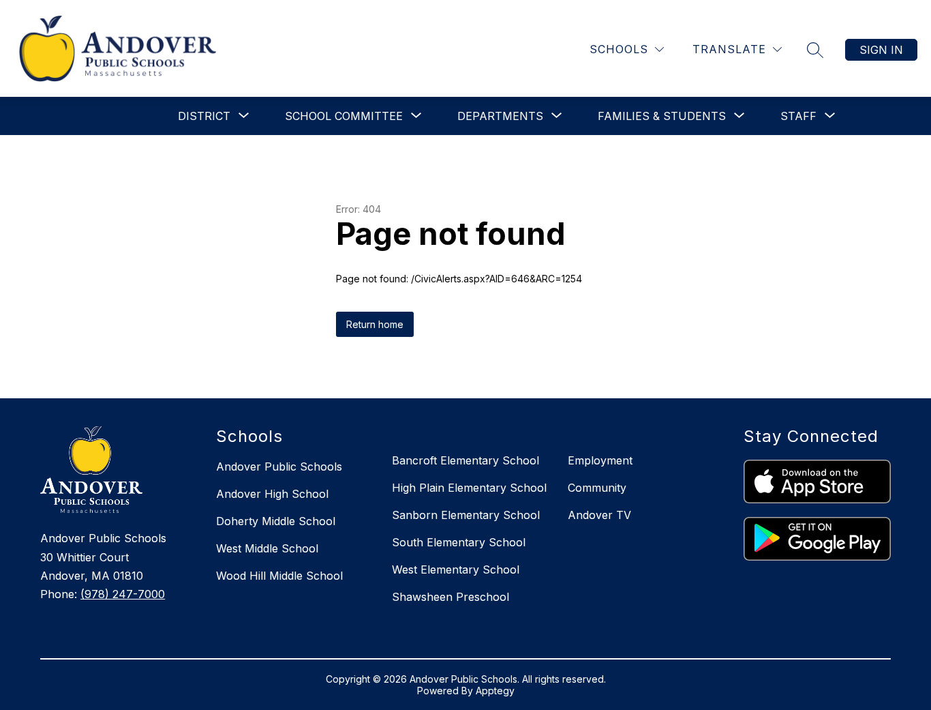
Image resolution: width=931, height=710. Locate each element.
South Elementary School (458, 542)
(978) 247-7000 (122, 594)
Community (597, 487)
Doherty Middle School (275, 521)
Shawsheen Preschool (450, 597)
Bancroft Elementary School (465, 460)
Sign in (881, 50)
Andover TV (599, 515)
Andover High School (272, 494)
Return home (374, 324)
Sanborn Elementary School (466, 515)
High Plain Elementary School (469, 487)
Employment (600, 460)
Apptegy (495, 690)
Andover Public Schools (279, 466)
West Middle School (267, 548)
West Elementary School (455, 569)
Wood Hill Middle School (279, 575)
